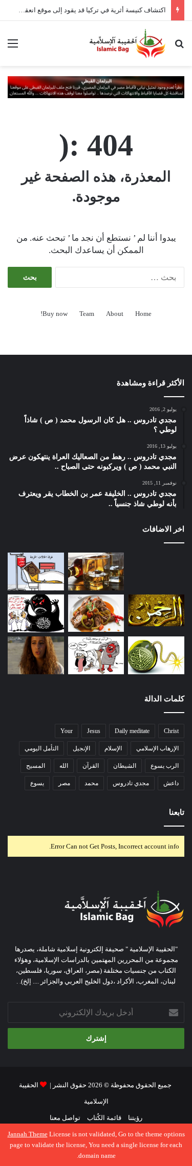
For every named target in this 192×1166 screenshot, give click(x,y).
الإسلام (113, 748)
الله (63, 765)
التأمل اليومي (41, 748)
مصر (64, 783)
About (114, 313)
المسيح (35, 765)
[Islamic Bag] (127, 43)
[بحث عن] (179, 47)
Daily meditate (132, 731)
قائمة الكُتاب (104, 1118)
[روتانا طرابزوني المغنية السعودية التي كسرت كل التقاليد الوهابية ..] (36, 655)
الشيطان (124, 765)
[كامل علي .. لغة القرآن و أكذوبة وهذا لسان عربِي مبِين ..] (36, 571)
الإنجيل (81, 748)
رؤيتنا (135, 1118)
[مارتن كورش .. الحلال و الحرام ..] (96, 571)
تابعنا (176, 812)
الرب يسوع (165, 765)
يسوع (37, 783)
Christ (171, 731)
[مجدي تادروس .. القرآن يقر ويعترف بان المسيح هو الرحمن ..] (156, 610)
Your (66, 731)
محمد (91, 783)
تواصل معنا (65, 1118)
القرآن (90, 765)
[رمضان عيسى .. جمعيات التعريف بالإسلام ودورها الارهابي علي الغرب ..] (96, 655)
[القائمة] (13, 47)
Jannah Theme (28, 1134)
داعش (171, 783)
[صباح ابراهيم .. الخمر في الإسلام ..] (156, 571)
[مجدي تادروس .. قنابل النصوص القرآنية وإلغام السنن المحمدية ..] (156, 655)
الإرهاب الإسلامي (157, 748)
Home (143, 313)
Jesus (93, 731)
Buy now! (54, 313)
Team (86, 313)
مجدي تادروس (131, 783)
